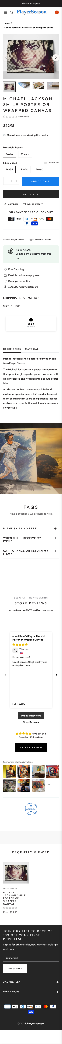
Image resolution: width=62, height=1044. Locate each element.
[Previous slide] (5, 674)
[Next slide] (56, 674)
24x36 (9, 169)
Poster (9, 154)
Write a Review (31, 747)
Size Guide (54, 162)
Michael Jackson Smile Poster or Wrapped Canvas (14, 898)
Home (7, 23)
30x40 (24, 169)
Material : (13, 147)
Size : (10, 162)
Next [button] (55, 57)
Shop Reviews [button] (31, 722)
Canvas (25, 154)
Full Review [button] (18, 703)
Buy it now (31, 194)
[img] (20, 644)
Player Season (10, 888)
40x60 (39, 169)
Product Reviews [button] (31, 715)
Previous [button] (6, 57)
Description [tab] (12, 349)
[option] (31, 56)
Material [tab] (32, 349)
